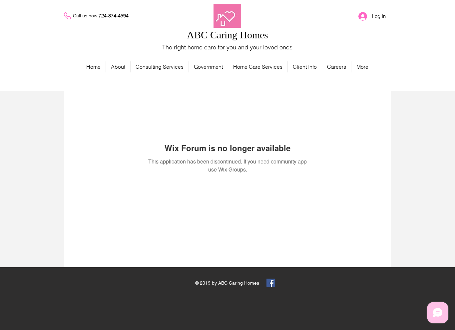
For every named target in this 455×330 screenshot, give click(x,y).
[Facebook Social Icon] (270, 283)
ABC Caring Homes (227, 34)
